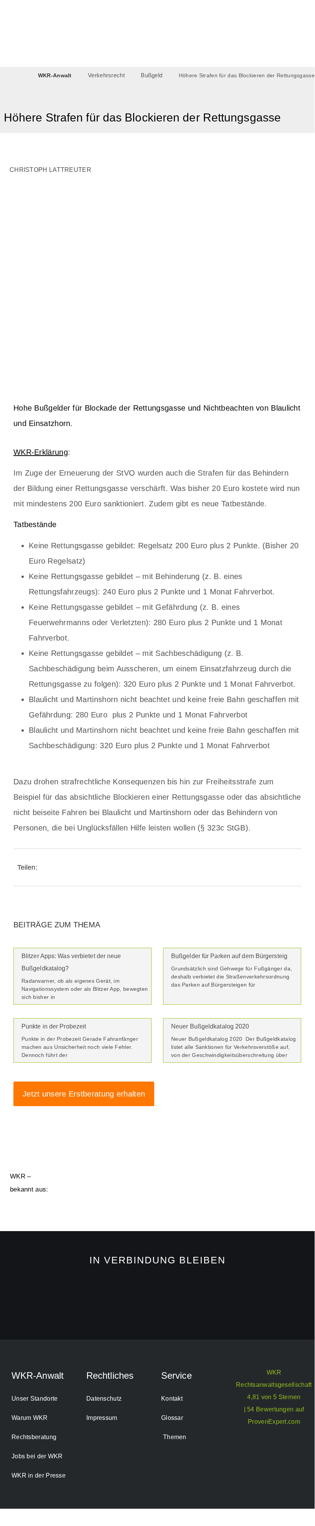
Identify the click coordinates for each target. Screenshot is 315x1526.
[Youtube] (191, 1303)
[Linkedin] (123, 1303)
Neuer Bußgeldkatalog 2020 (210, 1026)
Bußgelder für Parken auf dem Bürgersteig (229, 956)
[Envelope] (90, 1303)
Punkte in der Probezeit (53, 1026)
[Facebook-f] (157, 1303)
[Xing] (224, 1303)
